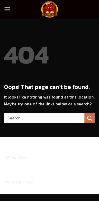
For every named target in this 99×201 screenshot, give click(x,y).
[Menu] (7, 9)
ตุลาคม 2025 (15, 157)
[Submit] (89, 118)
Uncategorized (18, 182)
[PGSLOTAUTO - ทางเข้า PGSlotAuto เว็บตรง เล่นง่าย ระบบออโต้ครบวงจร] (49, 9)
